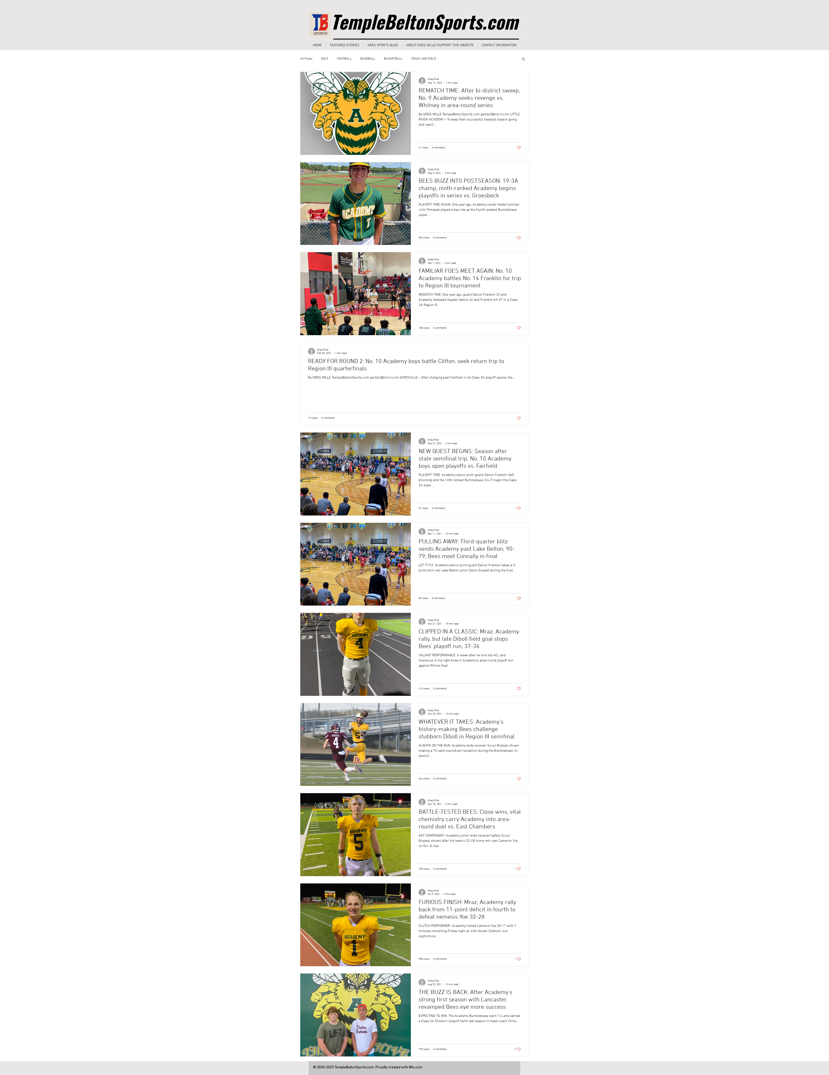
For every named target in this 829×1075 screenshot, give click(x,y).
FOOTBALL (344, 59)
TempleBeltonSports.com (424, 21)
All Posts (306, 59)
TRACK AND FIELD (423, 59)
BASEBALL (367, 59)
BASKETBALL (393, 59)
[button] (523, 59)
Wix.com (415, 1067)
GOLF (324, 59)
